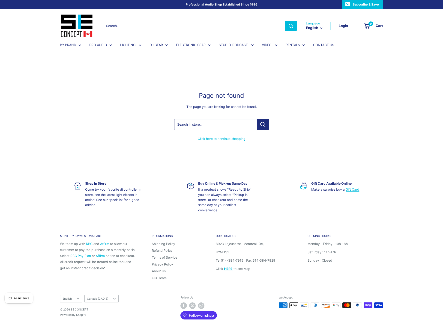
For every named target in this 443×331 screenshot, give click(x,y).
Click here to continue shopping (221, 139)
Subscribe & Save (366, 4)
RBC (89, 244)
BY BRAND (68, 45)
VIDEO (267, 45)
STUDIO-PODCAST (234, 45)
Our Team (159, 278)
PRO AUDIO (98, 45)
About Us (159, 271)
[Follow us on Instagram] (201, 305)
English (67, 298)
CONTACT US (323, 45)
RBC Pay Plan (81, 256)
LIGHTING (128, 45)
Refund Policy (162, 250)
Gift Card (352, 189)
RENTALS (293, 45)
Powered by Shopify (73, 314)
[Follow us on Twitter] (192, 305)
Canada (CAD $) (97, 298)
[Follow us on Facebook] (183, 305)
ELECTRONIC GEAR (191, 45)
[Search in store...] (263, 124)
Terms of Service (164, 257)
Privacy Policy (162, 264)
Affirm (104, 244)
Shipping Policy (163, 244)
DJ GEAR (156, 45)
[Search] (291, 26)
